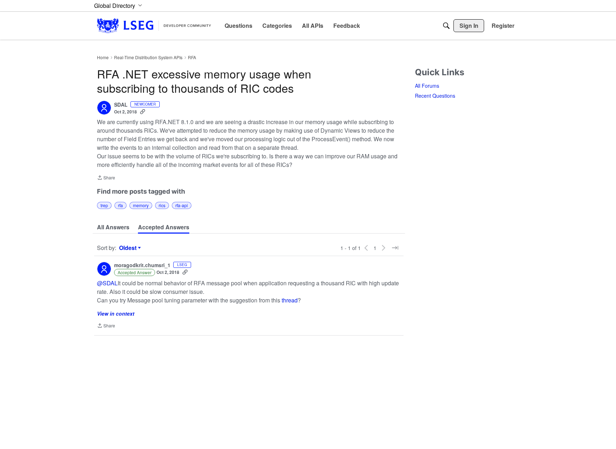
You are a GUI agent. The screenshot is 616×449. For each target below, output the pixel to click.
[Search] (446, 25)
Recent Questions (435, 95)
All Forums (427, 85)
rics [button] (162, 205)
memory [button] (141, 205)
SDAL (121, 105)
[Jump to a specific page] (395, 248)
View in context (115, 313)
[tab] (113, 227)
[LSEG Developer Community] (154, 25)
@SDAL (107, 283)
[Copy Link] (142, 111)
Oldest (128, 248)
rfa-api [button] (181, 205)
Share (106, 178)
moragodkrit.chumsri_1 (142, 265)
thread (290, 300)
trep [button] (104, 205)
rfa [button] (120, 205)
